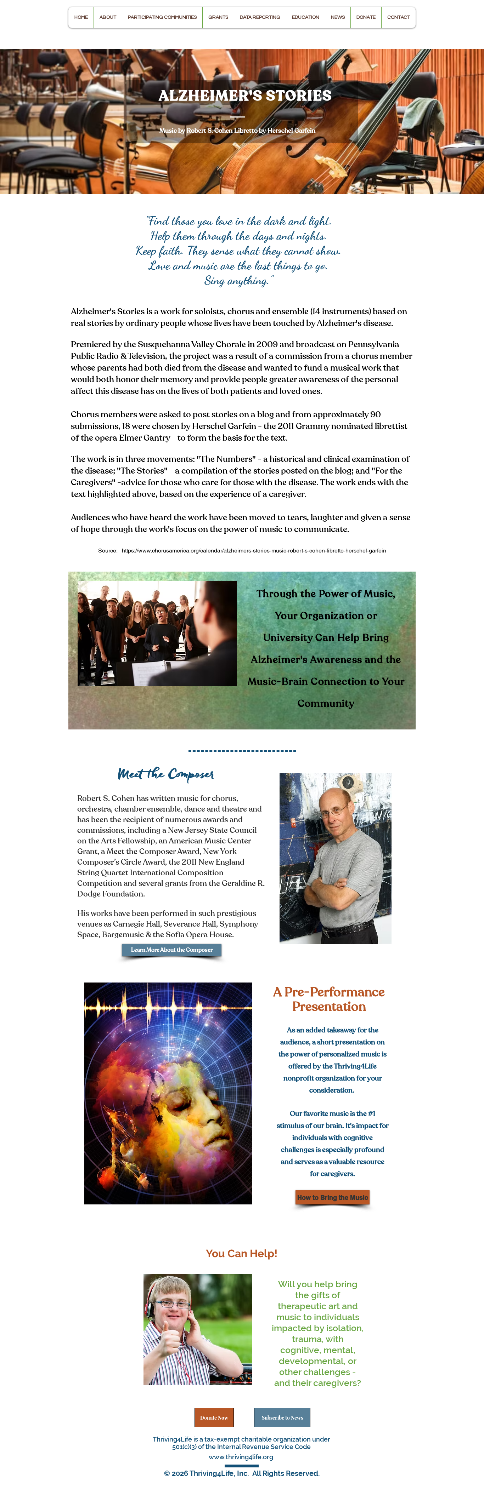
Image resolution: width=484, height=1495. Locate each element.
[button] (108, 17)
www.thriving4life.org (241, 1457)
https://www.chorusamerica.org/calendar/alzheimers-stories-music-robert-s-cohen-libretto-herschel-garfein (254, 550)
